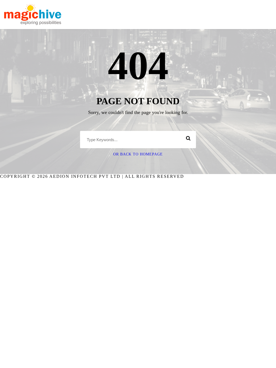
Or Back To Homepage (138, 154)
